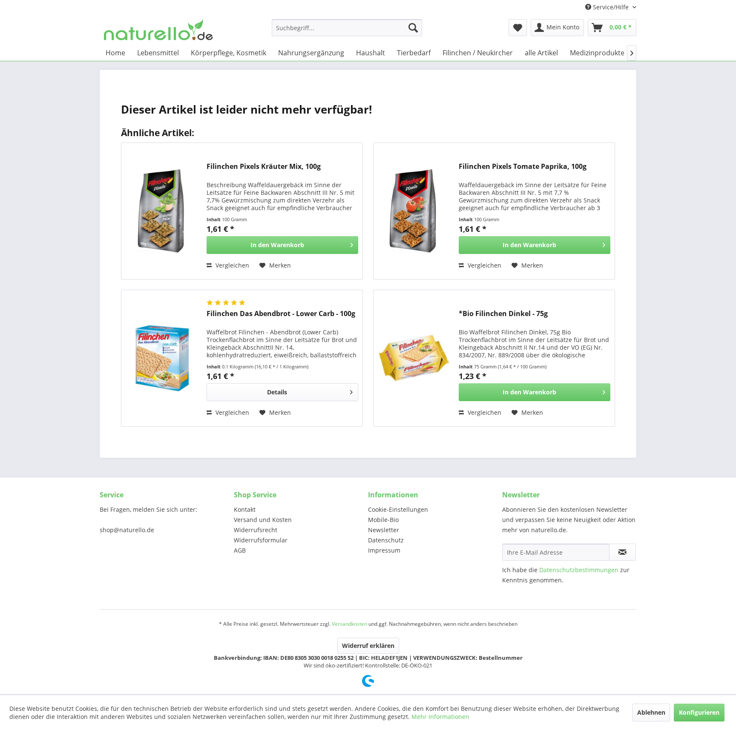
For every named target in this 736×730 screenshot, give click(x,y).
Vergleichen (231, 265)
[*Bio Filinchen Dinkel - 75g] (414, 358)
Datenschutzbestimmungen (578, 570)
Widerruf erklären (368, 646)
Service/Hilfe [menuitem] (610, 7)
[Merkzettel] (518, 27)
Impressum (384, 550)
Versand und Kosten (263, 520)
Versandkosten (349, 623)
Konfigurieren (699, 712)
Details (277, 392)
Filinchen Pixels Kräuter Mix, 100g (264, 166)
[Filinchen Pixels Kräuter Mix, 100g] (162, 211)
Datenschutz (386, 540)
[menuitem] (347, 27)
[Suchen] (413, 27)
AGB (240, 550)
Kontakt (245, 509)
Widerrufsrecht (255, 530)
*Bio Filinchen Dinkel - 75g (503, 313)
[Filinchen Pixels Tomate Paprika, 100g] (414, 211)
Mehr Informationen (440, 717)
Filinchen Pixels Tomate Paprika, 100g (522, 166)
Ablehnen (651, 712)
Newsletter (383, 530)
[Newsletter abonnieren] (622, 552)
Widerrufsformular (261, 540)
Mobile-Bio (383, 520)
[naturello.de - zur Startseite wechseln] (158, 29)
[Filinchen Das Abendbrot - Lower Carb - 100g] (162, 358)
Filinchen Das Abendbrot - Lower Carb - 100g (281, 313)
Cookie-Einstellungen (398, 509)
